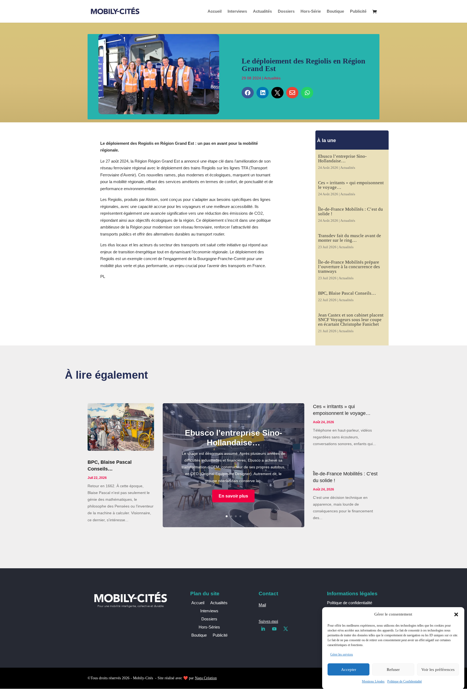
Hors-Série (311, 11)
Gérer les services (341, 654)
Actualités (262, 11)
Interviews (237, 11)
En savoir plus (233, 496)
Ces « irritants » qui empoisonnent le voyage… (351, 185)
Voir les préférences (438, 669)
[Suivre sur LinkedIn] (263, 628)
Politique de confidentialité (349, 602)
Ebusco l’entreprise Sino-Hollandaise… (342, 158)
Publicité (358, 11)
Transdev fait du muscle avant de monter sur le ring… (349, 238)
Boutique (335, 11)
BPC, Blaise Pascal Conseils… (347, 293)
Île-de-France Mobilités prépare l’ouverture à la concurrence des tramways (349, 267)
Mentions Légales (373, 681)
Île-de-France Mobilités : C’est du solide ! (350, 211)
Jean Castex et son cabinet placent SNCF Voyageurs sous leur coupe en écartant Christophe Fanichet (350, 319)
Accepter (348, 669)
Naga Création (206, 678)
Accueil (215, 11)
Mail (262, 605)
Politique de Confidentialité (404, 681)
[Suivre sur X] (285, 628)
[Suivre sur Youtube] (274, 628)
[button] (456, 614)
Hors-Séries (209, 627)
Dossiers (286, 11)
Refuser (393, 669)
